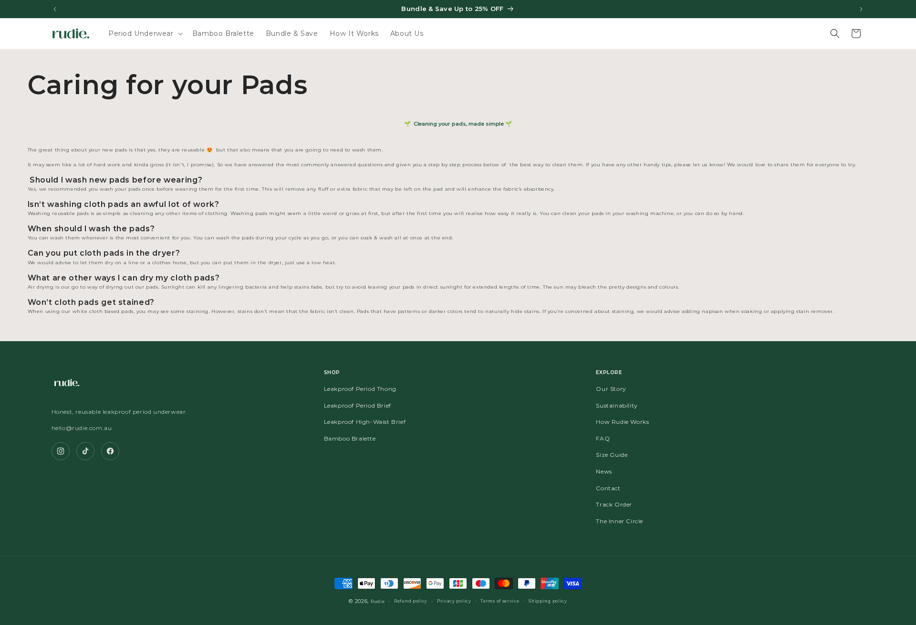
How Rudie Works (622, 421)
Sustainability (616, 405)
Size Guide (611, 455)
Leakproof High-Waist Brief (365, 421)
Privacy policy (454, 601)
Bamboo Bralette (350, 438)
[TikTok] (85, 451)
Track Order (614, 504)
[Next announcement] (861, 9)
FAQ (603, 438)
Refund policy (410, 601)
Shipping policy (548, 601)
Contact (608, 488)
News (604, 471)
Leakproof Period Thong (360, 388)
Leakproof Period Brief (357, 405)
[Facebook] (110, 451)
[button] (145, 33)
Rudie (378, 601)
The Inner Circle (619, 521)
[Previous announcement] (54, 9)
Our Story (611, 388)
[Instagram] (61, 451)
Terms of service (499, 601)
